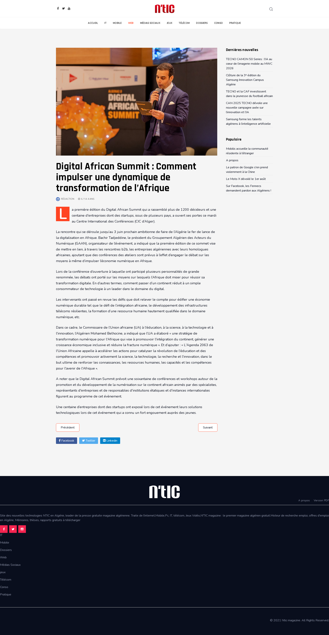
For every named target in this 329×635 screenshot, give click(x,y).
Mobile (117, 23)
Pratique (235, 23)
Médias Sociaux (150, 23)
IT (105, 23)
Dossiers (202, 23)
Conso (218, 23)
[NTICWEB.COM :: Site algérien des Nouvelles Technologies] (164, 8)
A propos (304, 500)
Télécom (184, 23)
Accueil (93, 23)
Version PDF (321, 500)
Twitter (90, 441)
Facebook (67, 441)
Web (131, 23)
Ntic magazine (291, 620)
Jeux (169, 23)
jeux (3, 572)
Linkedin (111, 441)
